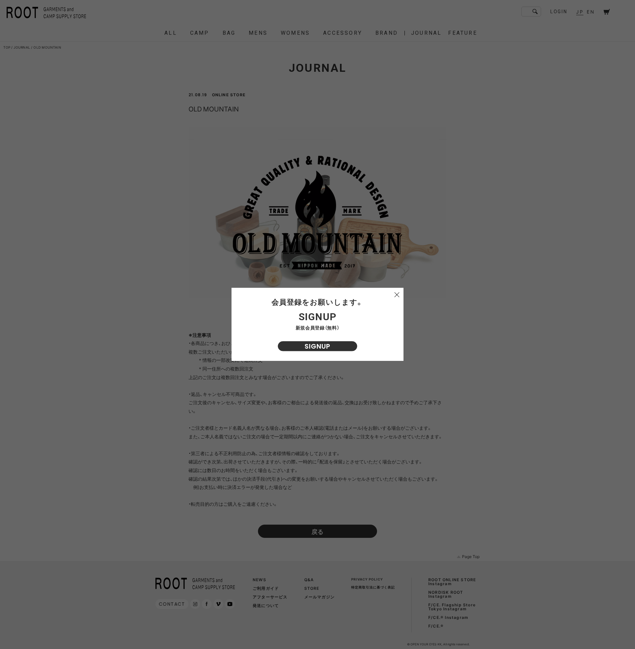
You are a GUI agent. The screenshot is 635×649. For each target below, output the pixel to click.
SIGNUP (317, 346)
